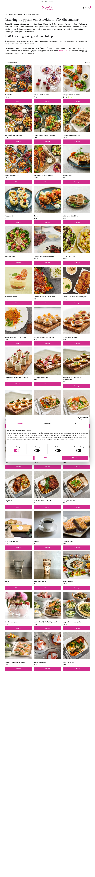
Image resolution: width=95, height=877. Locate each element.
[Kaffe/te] (47, 524)
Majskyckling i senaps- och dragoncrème (72, 379)
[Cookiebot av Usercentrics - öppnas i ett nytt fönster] (80, 418)
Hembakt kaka (68, 541)
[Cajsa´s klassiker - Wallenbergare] (76, 280)
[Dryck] (18, 565)
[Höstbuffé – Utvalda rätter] (18, 118)
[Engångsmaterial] (47, 565)
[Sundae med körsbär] (47, 78)
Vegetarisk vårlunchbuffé (72, 622)
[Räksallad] (76, 403)
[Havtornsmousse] (18, 280)
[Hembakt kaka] (76, 524)
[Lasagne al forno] (76, 484)
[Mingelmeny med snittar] (76, 78)
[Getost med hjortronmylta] (18, 403)
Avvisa (20, 458)
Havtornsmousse (11, 297)
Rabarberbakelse (40, 662)
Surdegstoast (67, 175)
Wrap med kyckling (11, 541)
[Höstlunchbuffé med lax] (76, 118)
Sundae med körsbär (41, 95)
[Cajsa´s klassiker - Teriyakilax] (47, 280)
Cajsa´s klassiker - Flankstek (44, 256)
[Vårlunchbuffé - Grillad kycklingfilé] (47, 605)
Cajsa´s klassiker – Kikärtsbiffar (16, 337)
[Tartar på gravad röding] (47, 361)
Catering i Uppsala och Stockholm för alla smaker (27, 14)
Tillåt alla (75, 458)
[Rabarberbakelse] (47, 646)
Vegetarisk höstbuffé (12, 175)
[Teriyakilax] (18, 484)
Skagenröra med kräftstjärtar (44, 337)
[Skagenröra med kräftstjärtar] (47, 320)
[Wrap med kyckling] (18, 524)
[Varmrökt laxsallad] (47, 403)
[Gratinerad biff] (18, 240)
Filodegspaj (9, 216)
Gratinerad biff (10, 256)
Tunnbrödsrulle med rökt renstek (16, 377)
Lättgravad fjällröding (70, 216)
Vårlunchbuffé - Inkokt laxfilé (15, 662)
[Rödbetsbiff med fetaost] (47, 484)
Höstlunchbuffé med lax (71, 135)
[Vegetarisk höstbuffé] (18, 159)
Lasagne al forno (69, 501)
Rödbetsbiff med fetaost (42, 501)
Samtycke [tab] (20, 423)
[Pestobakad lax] (76, 646)
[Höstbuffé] (18, 78)
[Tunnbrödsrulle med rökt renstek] (18, 361)
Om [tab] (75, 423)
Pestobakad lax (68, 662)
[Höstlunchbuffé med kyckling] (47, 118)
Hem (6, 14)
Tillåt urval (47, 458)
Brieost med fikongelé (70, 337)
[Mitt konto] (85, 8)
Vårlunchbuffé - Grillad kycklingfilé (46, 622)
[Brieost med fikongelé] (76, 320)
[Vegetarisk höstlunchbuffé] (47, 159)
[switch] (37, 450)
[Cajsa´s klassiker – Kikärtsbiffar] (18, 320)
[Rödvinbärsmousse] (18, 605)
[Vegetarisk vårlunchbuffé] (76, 605)
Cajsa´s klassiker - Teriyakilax (44, 297)
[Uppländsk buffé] (76, 240)
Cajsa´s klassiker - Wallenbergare (75, 297)
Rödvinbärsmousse (11, 622)
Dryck (7, 581)
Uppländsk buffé (69, 256)
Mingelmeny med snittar (71, 95)
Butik (10, 14)
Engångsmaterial (40, 581)
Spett (35, 216)
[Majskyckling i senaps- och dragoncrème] (76, 361)
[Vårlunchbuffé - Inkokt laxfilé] (18, 646)
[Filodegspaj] (18, 199)
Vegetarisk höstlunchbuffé (43, 175)
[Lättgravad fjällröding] (76, 199)
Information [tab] (47, 423)
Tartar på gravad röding (42, 377)
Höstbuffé (8, 95)
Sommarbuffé (68, 581)
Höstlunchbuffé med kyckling (44, 135)
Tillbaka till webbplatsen (47, 2)
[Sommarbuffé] (76, 565)
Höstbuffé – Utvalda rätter (14, 135)
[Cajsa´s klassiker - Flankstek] (47, 240)
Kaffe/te (36, 541)
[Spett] (47, 199)
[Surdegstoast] (76, 159)
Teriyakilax (8, 501)
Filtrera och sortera (12, 62)
